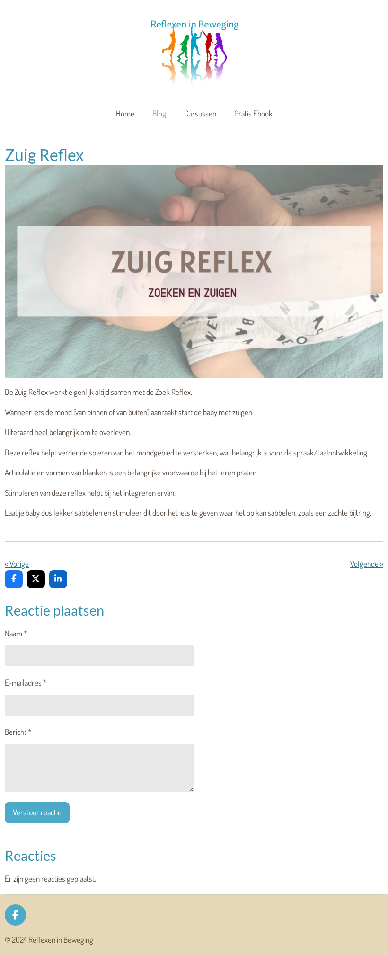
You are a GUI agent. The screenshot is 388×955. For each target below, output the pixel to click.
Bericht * (18, 732)
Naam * (16, 633)
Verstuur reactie (37, 812)
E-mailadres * (25, 682)
